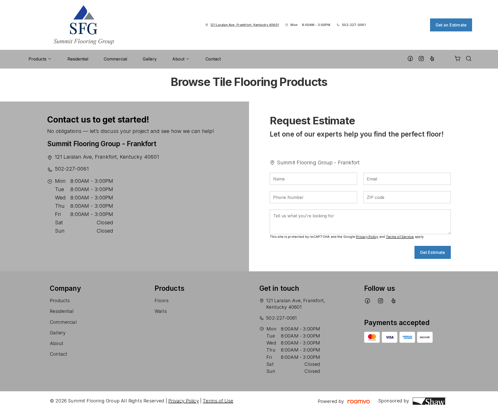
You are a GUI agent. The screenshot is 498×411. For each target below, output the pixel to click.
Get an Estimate (451, 25)
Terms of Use (218, 400)
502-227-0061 (354, 25)
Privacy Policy (367, 237)
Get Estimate (432, 252)
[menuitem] (40, 59)
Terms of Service (400, 237)
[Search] (468, 59)
